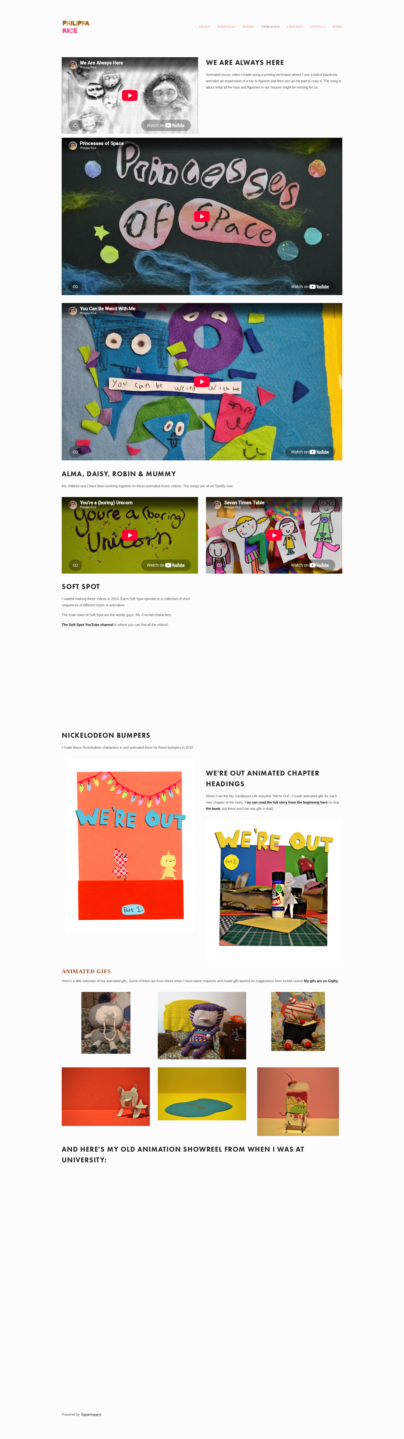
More (337, 26)
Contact (317, 26)
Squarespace (91, 1414)
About (204, 26)
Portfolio (226, 26)
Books (248, 26)
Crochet (295, 26)
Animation (270, 26)
